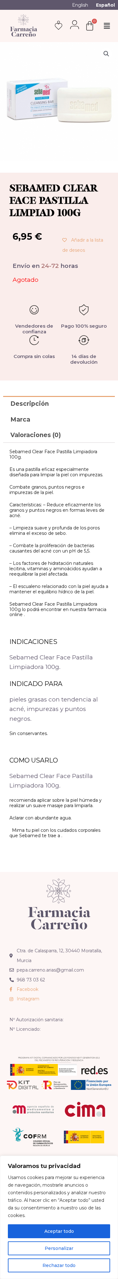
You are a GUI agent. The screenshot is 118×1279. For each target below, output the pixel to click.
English (80, 5)
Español (105, 5)
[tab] (59, 403)
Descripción (29, 403)
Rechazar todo (59, 1265)
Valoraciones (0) (35, 435)
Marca (20, 419)
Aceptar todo (59, 1231)
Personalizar (59, 1248)
